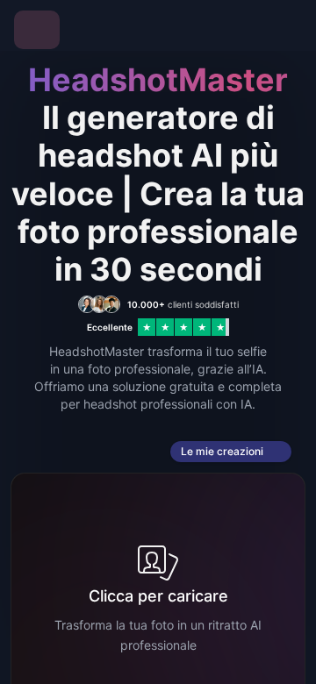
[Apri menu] (37, 30)
